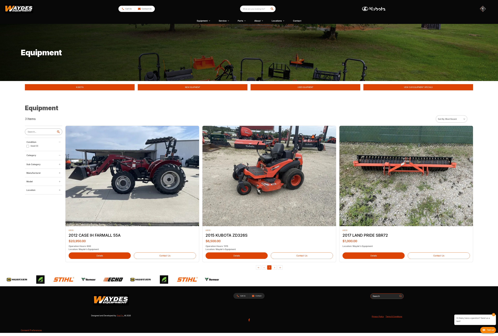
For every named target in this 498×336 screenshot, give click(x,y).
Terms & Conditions (394, 316)
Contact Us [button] (164, 255)
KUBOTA (80, 87)
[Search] (400, 296)
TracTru (120, 315)
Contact (297, 20)
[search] (272, 9)
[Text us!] (488, 330)
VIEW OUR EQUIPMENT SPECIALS (418, 87)
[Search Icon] (59, 132)
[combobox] (257, 9)
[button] (127, 8)
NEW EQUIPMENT (192, 87)
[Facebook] (249, 319)
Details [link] (99, 255)
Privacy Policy (378, 316)
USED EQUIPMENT (305, 87)
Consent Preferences (31, 330)
